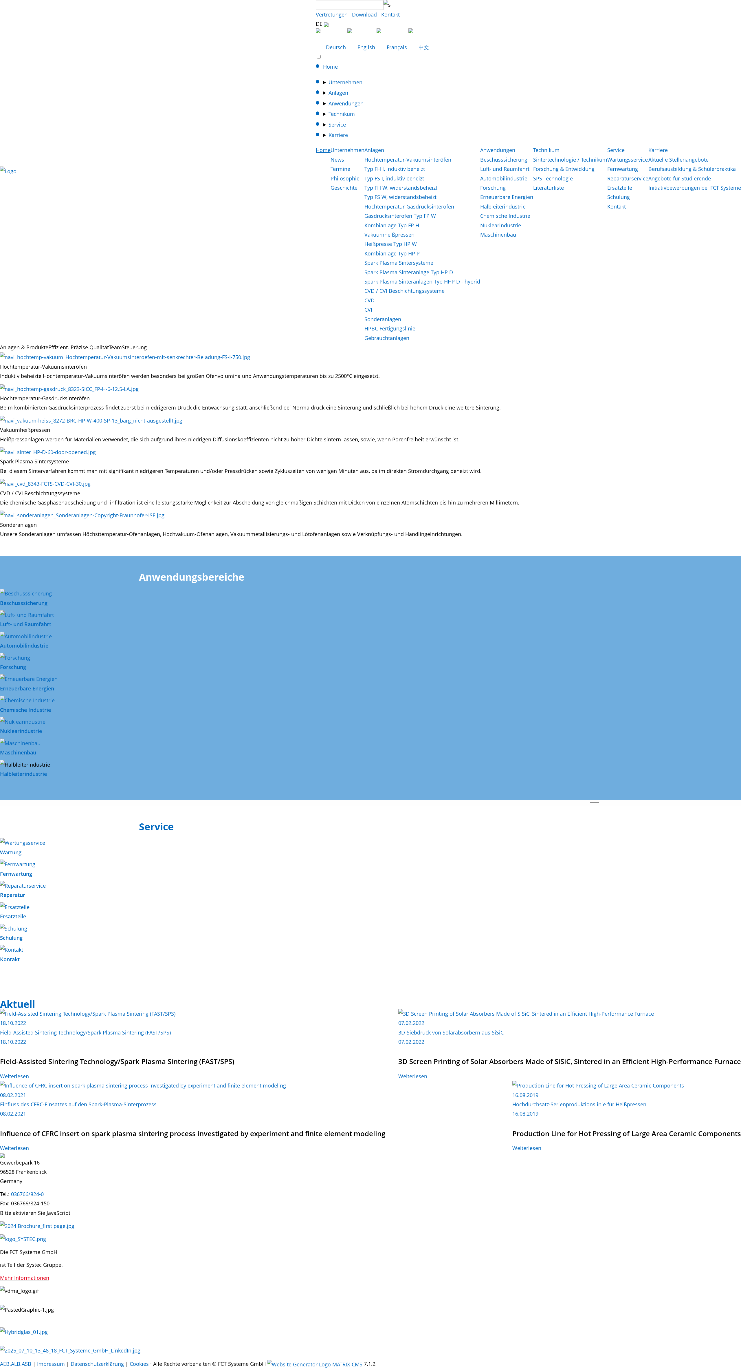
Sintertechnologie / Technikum (570, 159)
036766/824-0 (27, 1194)
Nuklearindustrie (500, 225)
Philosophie (345, 178)
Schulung (618, 196)
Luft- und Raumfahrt (504, 168)
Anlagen (338, 92)
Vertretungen (332, 14)
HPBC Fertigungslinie (389, 328)
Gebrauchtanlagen (386, 338)
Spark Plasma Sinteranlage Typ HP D (408, 272)
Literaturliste (548, 187)
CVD (369, 300)
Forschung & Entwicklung (564, 168)
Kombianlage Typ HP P (392, 253)
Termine (340, 168)
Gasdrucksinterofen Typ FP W (400, 215)
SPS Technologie (553, 178)
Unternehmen (345, 82)
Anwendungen (346, 103)
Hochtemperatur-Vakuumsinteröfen (407, 159)
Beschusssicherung (503, 159)
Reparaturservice (627, 178)
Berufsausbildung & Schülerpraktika (692, 168)
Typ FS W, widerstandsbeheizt (400, 196)
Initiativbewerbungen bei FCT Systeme (694, 187)
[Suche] (387, 4)
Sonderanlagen (382, 319)
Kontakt (390, 14)
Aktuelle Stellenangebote (678, 159)
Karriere (338, 134)
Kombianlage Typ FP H (391, 225)
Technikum (342, 113)
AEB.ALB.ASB (15, 1363)
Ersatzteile (619, 187)
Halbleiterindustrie (503, 206)
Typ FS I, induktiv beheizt (394, 178)
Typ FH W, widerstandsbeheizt (400, 187)
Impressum (51, 1363)
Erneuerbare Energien (506, 196)
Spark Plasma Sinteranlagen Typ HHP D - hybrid (422, 281)
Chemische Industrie (505, 215)
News (337, 159)
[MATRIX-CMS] (314, 1364)
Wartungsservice (627, 159)
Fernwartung (622, 168)
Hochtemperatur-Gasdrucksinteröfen (409, 206)
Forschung (493, 187)
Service (337, 124)
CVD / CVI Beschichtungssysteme (404, 290)
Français (396, 47)
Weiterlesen (14, 1076)
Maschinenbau (498, 234)
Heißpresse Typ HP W (390, 243)
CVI (368, 309)
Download (364, 14)
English (366, 47)
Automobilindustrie (503, 178)
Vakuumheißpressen (389, 234)
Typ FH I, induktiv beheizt (394, 168)
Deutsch (335, 47)
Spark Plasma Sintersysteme (398, 262)
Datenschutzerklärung (97, 1363)
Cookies (139, 1363)
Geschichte (344, 187)
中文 (423, 47)
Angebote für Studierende (679, 178)
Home (330, 66)
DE (320, 23)
